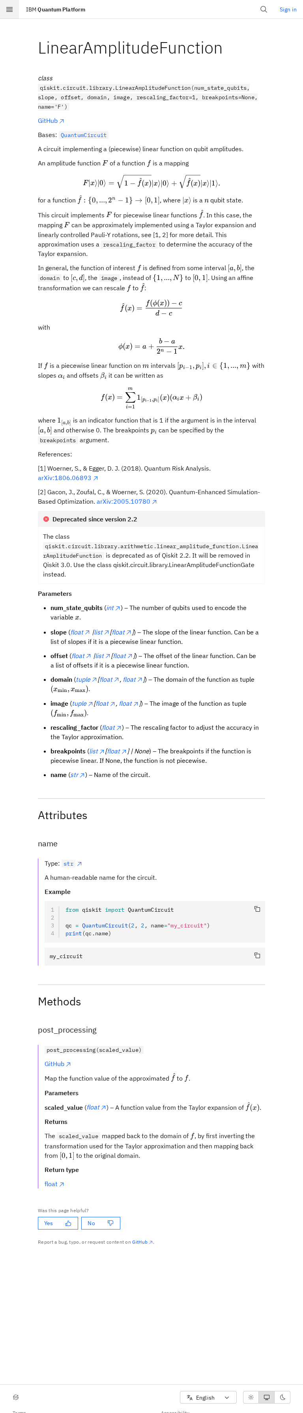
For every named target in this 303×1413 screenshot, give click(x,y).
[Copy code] (257, 909)
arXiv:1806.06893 (65, 478)
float (51, 1184)
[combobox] (208, 1397)
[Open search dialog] (263, 9)
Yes (48, 1223)
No (91, 1223)
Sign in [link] (288, 9)
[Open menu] (9, 9)
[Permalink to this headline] (229, 47)
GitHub (48, 120)
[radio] (251, 1397)
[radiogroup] (266, 1397)
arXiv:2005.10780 (123, 501)
